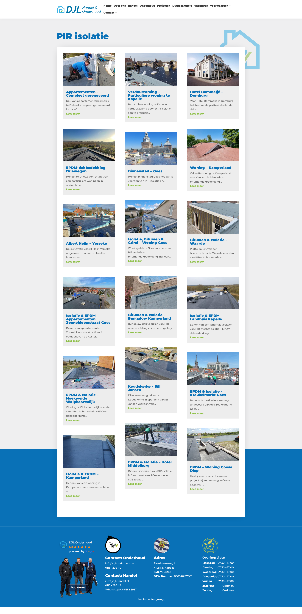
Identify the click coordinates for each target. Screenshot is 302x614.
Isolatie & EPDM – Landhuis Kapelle (206, 317)
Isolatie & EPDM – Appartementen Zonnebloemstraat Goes (88, 319)
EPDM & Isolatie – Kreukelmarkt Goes (208, 393)
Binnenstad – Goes (145, 171)
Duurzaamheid (182, 6)
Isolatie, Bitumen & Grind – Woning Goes (147, 241)
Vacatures (201, 6)
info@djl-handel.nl (117, 581)
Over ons (120, 6)
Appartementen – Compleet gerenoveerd (87, 94)
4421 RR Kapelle (164, 567)
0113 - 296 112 (113, 585)
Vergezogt (158, 599)
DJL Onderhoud (80, 542)
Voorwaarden (219, 6)
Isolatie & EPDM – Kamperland (82, 476)
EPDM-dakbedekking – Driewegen (87, 169)
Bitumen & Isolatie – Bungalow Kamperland (149, 317)
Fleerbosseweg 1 (164, 563)
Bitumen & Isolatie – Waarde (208, 242)
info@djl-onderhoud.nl (119, 563)
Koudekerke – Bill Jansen (144, 388)
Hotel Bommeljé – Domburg (206, 94)
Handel (132, 6)
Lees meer (73, 113)
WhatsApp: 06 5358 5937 (121, 589)
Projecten (163, 6)
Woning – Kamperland (211, 168)
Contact (108, 13)
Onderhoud (147, 6)
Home (107, 6)
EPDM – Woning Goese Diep (211, 469)
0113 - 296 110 (113, 567)
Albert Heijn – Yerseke (86, 243)
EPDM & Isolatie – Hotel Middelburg (150, 464)
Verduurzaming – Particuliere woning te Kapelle (149, 95)
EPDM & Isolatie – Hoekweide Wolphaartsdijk (82, 398)
